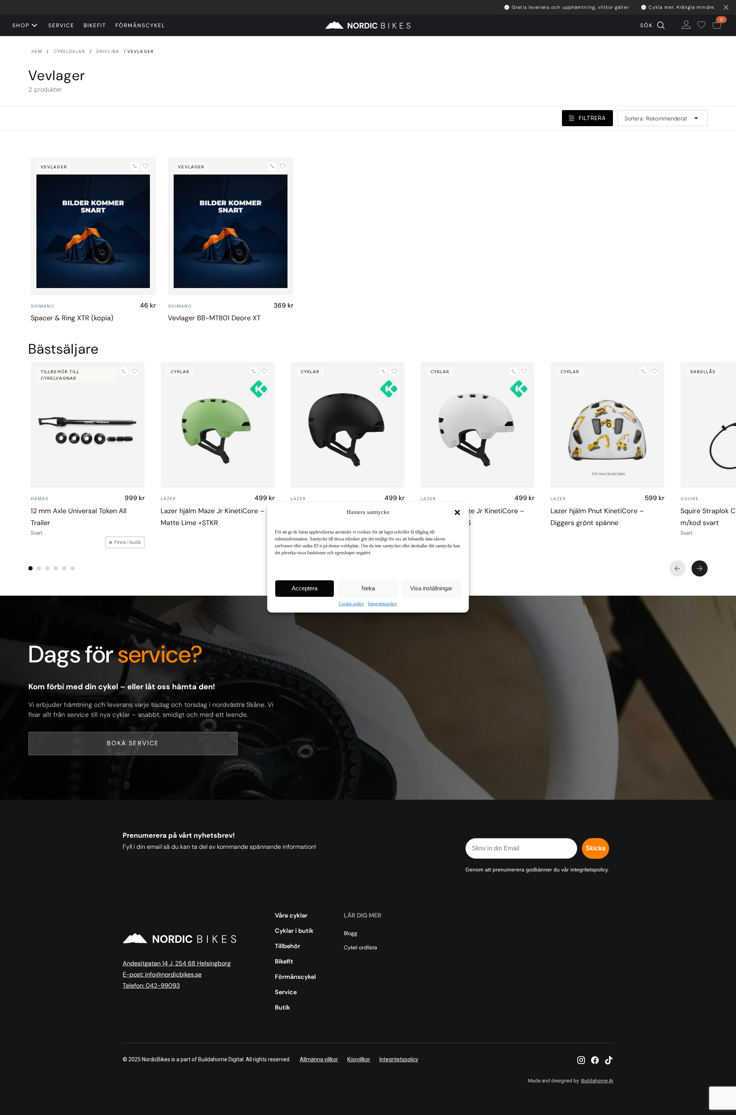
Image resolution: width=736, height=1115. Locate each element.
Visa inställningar (431, 588)
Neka (368, 588)
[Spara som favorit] (145, 166)
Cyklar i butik (294, 931)
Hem (36, 51)
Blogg (350, 933)
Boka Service (133, 743)
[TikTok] (608, 1060)
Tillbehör (287, 946)
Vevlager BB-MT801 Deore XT (214, 318)
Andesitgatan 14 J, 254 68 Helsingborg (177, 963)
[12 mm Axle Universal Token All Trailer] (88, 425)
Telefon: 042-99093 (151, 986)
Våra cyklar (291, 915)
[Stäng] (726, 7)
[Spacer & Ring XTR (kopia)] (93, 226)
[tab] (30, 568)
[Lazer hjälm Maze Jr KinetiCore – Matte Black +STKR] (347, 425)
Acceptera (304, 588)
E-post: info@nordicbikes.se (162, 974)
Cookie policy (351, 603)
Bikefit (95, 25)
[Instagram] (581, 1060)
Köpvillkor (358, 1059)
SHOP (21, 25)
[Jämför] (134, 166)
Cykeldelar (69, 51)
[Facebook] (595, 1060)
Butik (282, 1007)
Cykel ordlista (360, 947)
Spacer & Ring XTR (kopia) (72, 318)
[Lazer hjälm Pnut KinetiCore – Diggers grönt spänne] (607, 425)
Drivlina (107, 51)
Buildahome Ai (597, 1081)
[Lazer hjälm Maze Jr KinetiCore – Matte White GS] (477, 425)
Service (61, 25)
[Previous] (677, 568)
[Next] (700, 568)
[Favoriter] (702, 25)
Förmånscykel (140, 25)
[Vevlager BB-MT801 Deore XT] (230, 226)
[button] (457, 512)
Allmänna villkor (319, 1059)
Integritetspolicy (382, 603)
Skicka (595, 848)
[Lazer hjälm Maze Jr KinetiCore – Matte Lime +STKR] (217, 425)
